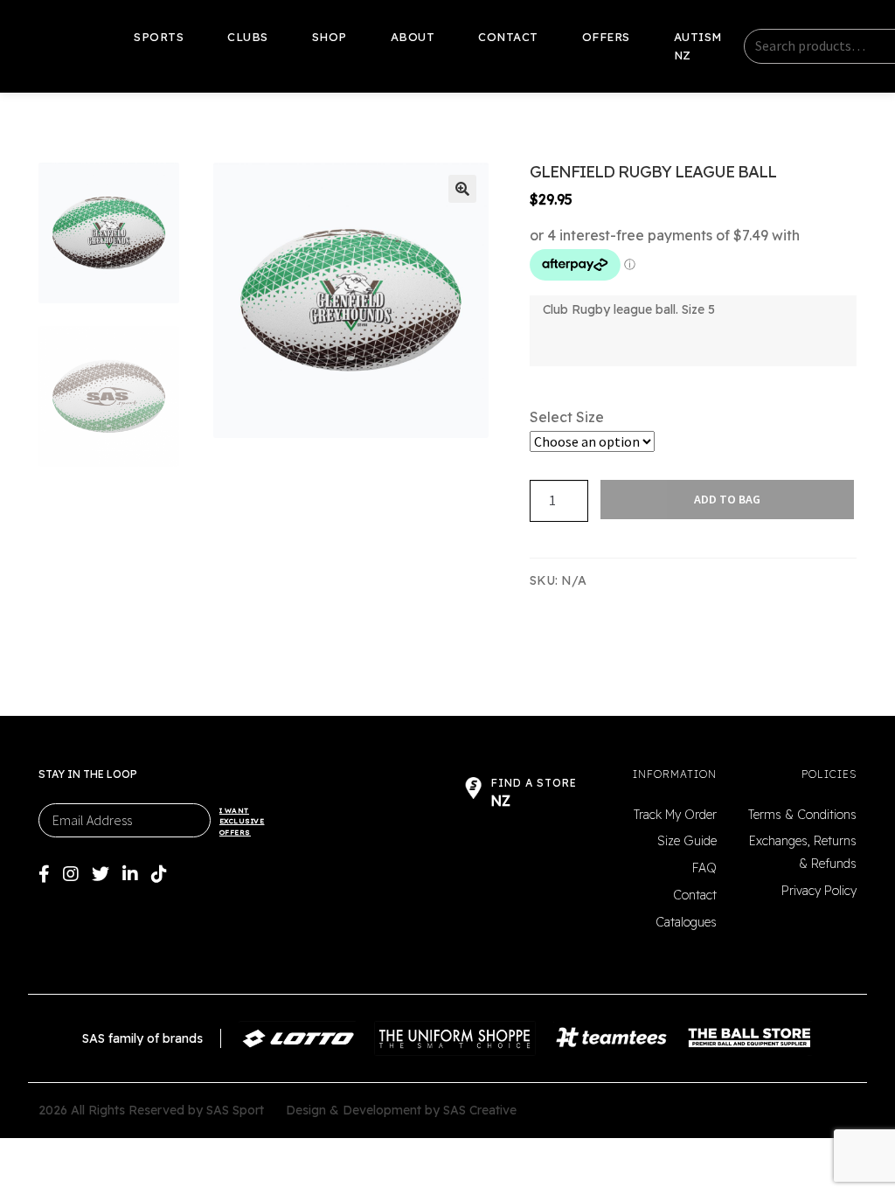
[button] (462, 189)
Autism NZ (698, 46)
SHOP (329, 37)
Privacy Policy (819, 891)
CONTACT (508, 37)
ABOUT (413, 37)
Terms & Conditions (802, 815)
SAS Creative (480, 1110)
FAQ (704, 868)
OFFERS (606, 37)
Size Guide (687, 841)
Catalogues (686, 922)
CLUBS (247, 37)
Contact (695, 895)
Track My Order (675, 815)
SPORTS (159, 37)
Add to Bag (727, 499)
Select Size (567, 417)
